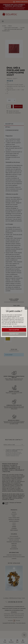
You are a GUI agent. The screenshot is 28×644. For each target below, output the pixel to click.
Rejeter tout (14, 334)
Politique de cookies (7, 326)
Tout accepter (14, 329)
